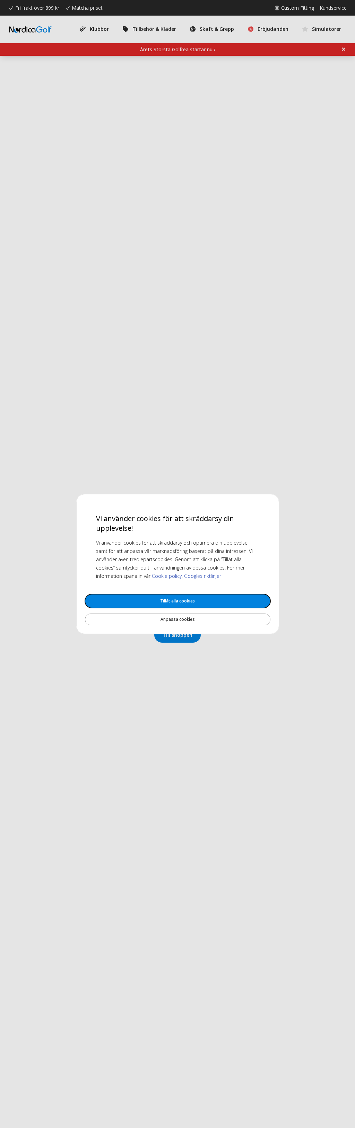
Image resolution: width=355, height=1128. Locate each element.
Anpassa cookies (178, 619)
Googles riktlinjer (202, 576)
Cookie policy (167, 576)
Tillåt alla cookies (177, 601)
